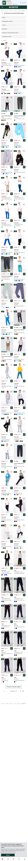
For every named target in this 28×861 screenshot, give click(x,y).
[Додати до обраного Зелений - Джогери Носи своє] (11, 124)
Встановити (23, 2)
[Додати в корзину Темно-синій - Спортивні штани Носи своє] (11, 87)
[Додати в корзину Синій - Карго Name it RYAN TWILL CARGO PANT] (24, 461)
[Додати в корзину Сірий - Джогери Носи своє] (11, 167)
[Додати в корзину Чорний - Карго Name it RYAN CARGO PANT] (11, 113)
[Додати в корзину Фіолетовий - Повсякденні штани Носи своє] (11, 60)
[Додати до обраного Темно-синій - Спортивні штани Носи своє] (11, 70)
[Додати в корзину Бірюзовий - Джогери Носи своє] (24, 274)
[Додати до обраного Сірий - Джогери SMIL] (24, 605)
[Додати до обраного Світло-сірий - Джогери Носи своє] (11, 284)
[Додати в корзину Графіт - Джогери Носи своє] (24, 301)
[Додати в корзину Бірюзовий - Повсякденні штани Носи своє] (24, 194)
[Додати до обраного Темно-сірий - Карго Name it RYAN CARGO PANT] (24, 311)
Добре (8, 855)
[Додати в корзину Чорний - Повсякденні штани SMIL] (11, 595)
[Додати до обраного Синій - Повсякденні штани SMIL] (24, 579)
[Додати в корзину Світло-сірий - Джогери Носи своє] (11, 301)
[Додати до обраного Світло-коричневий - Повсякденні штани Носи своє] (11, 177)
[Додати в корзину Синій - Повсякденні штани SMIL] (24, 595)
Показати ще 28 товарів (14, 686)
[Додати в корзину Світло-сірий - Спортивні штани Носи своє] (24, 434)
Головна (2, 10)
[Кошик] (13, 859)
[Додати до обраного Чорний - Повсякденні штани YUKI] (24, 552)
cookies (18, 844)
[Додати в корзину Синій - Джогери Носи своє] (24, 60)
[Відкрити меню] (8, 859)
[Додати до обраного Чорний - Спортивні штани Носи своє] (11, 552)
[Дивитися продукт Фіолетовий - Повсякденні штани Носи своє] (7, 50)
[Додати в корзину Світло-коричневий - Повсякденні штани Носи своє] (11, 194)
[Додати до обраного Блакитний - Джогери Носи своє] (24, 124)
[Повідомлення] (24, 7)
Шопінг (7, 10)
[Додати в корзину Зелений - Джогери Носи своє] (11, 140)
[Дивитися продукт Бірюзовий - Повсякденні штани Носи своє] (20, 184)
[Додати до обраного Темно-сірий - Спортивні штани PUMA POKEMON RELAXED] (11, 258)
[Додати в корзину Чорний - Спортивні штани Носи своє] (11, 568)
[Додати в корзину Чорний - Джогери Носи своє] (24, 167)
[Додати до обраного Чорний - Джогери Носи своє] (24, 151)
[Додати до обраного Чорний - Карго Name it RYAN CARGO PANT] (11, 97)
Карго (3, 17)
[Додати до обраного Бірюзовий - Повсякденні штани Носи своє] (24, 177)
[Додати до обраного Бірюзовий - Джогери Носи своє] (24, 258)
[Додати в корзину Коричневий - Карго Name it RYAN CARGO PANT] (11, 354)
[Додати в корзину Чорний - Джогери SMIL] (11, 648)
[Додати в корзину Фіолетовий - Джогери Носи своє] (24, 87)
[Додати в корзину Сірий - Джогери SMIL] (24, 621)
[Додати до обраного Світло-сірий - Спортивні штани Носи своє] (24, 418)
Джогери (4, 28)
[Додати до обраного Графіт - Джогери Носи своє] (24, 284)
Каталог (11, 10)
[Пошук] (2, 7)
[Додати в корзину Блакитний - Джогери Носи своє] (24, 140)
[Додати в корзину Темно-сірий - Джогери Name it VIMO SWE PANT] (24, 113)
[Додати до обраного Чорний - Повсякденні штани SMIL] (11, 579)
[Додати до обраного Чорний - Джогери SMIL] (11, 632)
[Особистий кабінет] (24, 859)
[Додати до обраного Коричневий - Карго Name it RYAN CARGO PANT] (11, 338)
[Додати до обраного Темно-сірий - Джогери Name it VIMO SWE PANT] (24, 97)
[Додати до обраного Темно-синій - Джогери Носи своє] (11, 418)
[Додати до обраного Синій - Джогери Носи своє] (24, 44)
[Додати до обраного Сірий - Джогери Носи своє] (11, 151)
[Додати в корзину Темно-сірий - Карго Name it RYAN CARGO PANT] (24, 327)
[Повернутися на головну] (13, 7)
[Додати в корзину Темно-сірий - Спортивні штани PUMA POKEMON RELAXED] (11, 274)
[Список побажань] (19, 859)
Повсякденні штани (7, 21)
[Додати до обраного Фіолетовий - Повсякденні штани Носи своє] (11, 44)
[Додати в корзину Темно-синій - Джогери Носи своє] (11, 434)
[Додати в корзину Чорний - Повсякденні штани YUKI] (24, 568)
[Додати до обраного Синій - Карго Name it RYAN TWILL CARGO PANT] (24, 445)
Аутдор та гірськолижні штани (10, 32)
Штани (18, 703)
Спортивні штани (6, 36)
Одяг (19, 10)
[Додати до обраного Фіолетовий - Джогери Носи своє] (24, 70)
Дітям (16, 10)
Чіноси (4, 25)
